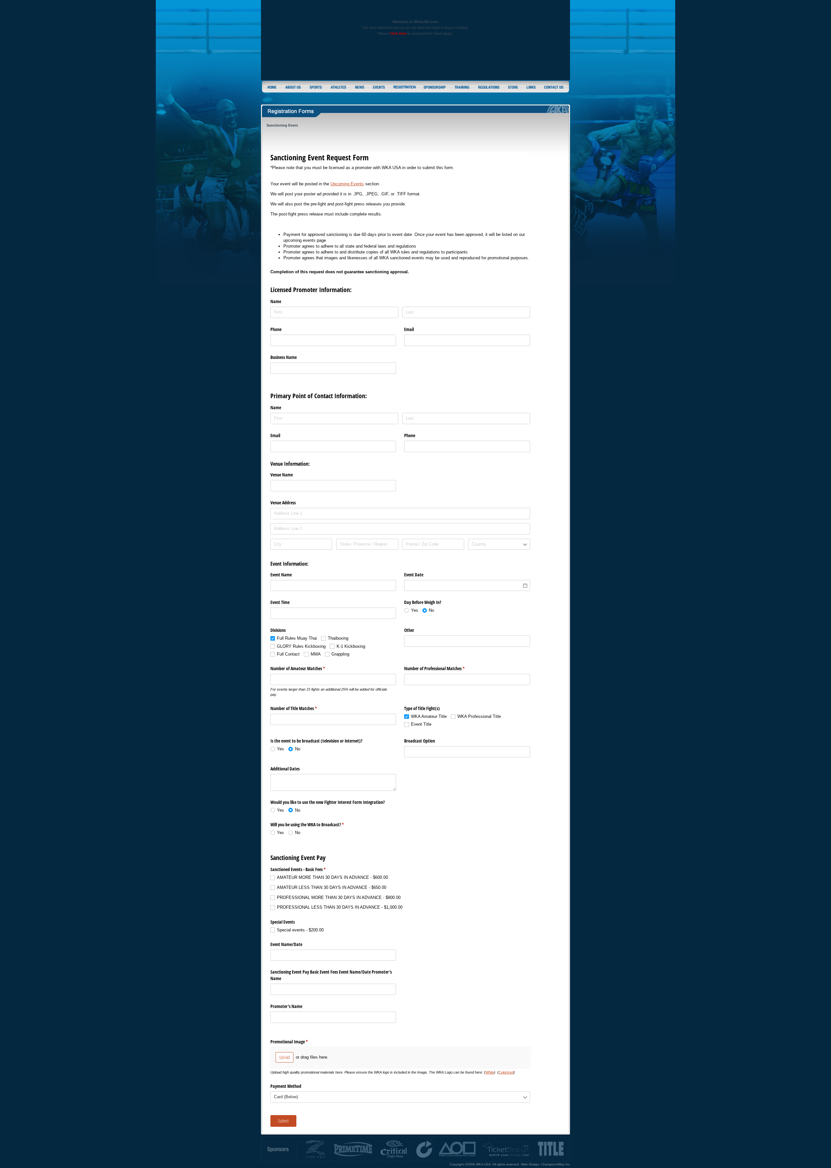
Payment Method (285, 1086)
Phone (275, 329)
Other (409, 630)
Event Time (280, 602)
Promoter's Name (286, 1006)
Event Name (281, 575)
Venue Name (281, 475)
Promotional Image (296, 1042)
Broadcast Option (419, 741)
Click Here (398, 33)
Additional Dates (285, 769)
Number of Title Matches (301, 708)
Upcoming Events (347, 183)
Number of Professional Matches (442, 668)
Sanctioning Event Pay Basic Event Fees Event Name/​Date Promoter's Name (331, 975)
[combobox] (499, 544)
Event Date (413, 575)
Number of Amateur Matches (305, 668)
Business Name (283, 357)
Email (409, 329)
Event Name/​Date (286, 944)
